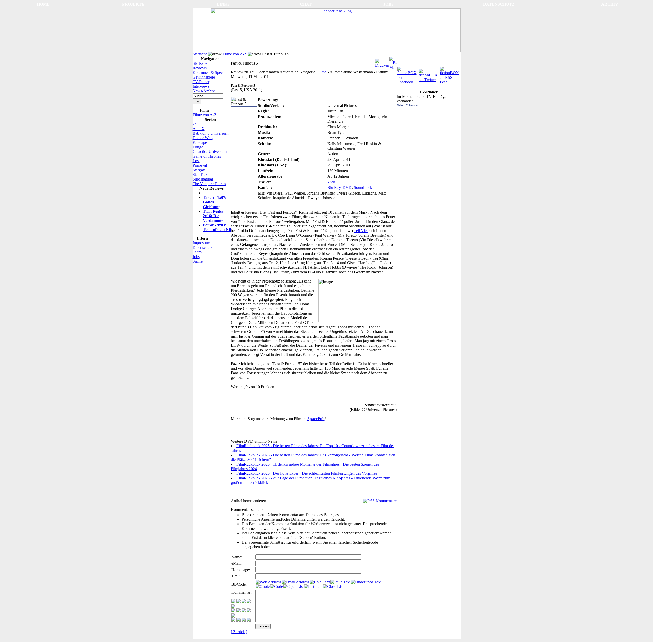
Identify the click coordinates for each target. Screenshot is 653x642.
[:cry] (238, 620)
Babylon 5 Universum (210, 133)
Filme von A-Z (235, 54)
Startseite (200, 54)
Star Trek (200, 174)
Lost (196, 161)
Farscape (200, 142)
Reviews (200, 68)
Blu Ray (334, 187)
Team (197, 252)
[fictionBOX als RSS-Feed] (450, 74)
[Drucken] (382, 62)
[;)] (244, 602)
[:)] (233, 602)
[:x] (249, 620)
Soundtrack (363, 187)
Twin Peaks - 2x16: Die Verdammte (214, 216)
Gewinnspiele (204, 77)
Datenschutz (202, 247)
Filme (321, 72)
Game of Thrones (207, 156)
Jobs (196, 256)
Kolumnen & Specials (210, 72)
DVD (347, 187)
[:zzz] (249, 611)
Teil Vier (361, 230)
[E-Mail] (393, 62)
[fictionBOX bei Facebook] (407, 74)
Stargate (199, 170)
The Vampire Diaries (209, 184)
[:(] (244, 620)
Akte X (199, 128)
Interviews (201, 86)
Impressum (201, 243)
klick (331, 182)
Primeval (200, 165)
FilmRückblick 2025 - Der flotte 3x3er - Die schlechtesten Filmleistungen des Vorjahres (306, 473)
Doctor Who (203, 138)
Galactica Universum (210, 151)
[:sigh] (233, 616)
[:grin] (238, 602)
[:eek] (238, 611)
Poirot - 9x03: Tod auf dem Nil (217, 227)
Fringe (198, 147)
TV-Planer (201, 82)
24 (195, 124)
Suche (198, 261)
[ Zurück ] (239, 632)
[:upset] (244, 611)
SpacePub (316, 419)
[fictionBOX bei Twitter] (429, 74)
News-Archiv (204, 91)
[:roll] (233, 611)
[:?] (233, 620)
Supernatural (203, 179)
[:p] (233, 607)
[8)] (249, 602)
